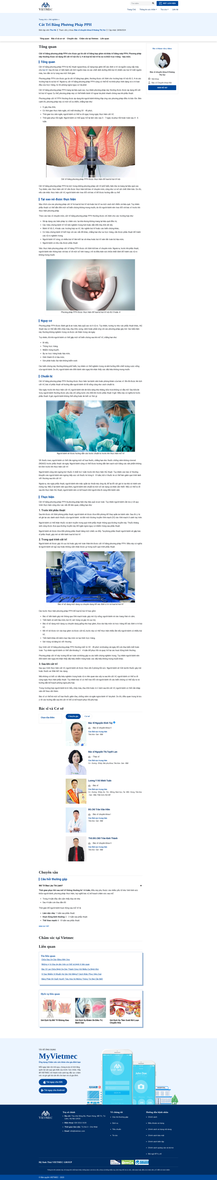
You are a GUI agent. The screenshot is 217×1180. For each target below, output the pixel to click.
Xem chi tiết (44, 926)
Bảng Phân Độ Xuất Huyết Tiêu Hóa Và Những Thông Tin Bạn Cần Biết (72, 979)
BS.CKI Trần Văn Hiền (99, 809)
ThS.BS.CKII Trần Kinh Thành (103, 838)
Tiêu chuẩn (116, 1129)
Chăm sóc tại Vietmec (88, 38)
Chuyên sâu (72, 38)
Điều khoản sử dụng (156, 1123)
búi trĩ (45, 70)
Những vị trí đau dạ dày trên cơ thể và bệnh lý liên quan (65, 964)
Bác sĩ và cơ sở (58, 38)
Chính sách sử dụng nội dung (160, 1129)
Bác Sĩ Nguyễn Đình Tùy (100, 723)
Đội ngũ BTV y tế (154, 1154)
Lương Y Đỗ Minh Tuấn (99, 780)
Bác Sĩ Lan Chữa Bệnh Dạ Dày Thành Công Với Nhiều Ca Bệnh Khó (70, 969)
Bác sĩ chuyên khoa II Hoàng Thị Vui (90, 30)
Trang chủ (43, 19)
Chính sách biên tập (156, 1142)
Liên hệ (175, 9)
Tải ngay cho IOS (54, 1082)
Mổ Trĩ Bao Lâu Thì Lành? (51, 885)
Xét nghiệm (53, 19)
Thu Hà (53, 30)
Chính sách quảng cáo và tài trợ (161, 1148)
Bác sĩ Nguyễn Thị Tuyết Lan (102, 751)
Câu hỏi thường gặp (120, 1117)
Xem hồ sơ (162, 87)
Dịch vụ (115, 1123)
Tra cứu (164, 9)
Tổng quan (44, 38)
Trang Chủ (131, 9)
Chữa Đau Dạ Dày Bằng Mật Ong (55, 959)
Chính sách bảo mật (156, 1135)
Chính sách (152, 1117)
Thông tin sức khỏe (147, 9)
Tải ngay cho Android (54, 1090)
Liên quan (104, 38)
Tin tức (115, 1135)
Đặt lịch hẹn (169, 3)
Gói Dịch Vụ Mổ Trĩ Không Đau (55, 1020)
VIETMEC (45, 6)
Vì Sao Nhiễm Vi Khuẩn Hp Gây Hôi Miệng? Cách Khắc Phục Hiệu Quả (71, 974)
